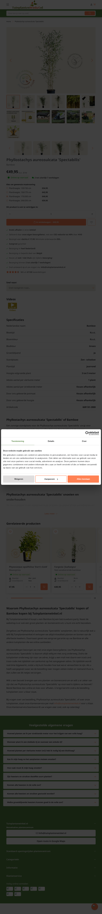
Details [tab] (51, 441)
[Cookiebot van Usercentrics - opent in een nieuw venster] (87, 433)
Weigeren (18, 479)
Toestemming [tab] (17, 441)
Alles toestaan (83, 479)
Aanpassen (49, 479)
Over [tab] (84, 441)
